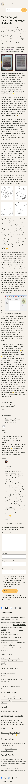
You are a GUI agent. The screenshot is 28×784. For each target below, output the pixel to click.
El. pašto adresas (8, 561)
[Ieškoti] (24, 10)
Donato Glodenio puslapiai (14, 4)
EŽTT (18, 619)
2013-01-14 (7, 468)
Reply (4, 458)
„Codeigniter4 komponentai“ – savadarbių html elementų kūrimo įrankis (12, 661)
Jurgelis (10, 625)
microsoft (21, 630)
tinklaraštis (16, 645)
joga (8, 625)
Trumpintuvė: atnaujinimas (9, 668)
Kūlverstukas (5, 733)
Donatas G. (8, 466)
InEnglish (24, 622)
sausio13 (13, 642)
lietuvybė (10, 630)
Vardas (5, 553)
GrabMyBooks (10, 508)
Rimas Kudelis (14, 733)
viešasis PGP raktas (11, 749)
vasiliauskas (5, 648)
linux (16, 630)
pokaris (18, 637)
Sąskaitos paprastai (7, 697)
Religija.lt (9, 720)
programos (14, 640)
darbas (2, 619)
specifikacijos (10, 50)
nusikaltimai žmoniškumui (9, 634)
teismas (4, 644)
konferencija (6, 627)
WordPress (9, 781)
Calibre (16, 274)
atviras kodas (5, 617)
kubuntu (17, 627)
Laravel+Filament (6, 743)
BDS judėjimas (20, 724)
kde (2, 627)
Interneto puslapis (8, 569)
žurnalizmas (4, 650)
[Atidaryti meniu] (26, 4)
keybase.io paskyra (7, 751)
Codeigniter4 (23, 617)
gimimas (12, 622)
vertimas (13, 648)
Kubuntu (10, 745)
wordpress (21, 648)
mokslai (2, 632)
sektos (19, 642)
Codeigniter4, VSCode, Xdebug (10, 686)
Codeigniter (16, 617)
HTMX (24, 743)
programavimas (6, 640)
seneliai (23, 642)
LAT (21, 627)
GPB (13, 724)
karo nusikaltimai (19, 625)
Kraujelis (12, 627)
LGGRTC (3, 630)
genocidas (5, 622)
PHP (12, 637)
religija (22, 640)
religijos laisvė (5, 642)
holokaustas (19, 622)
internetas (3, 625)
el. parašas (13, 619)
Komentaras (6, 533)
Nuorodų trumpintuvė (8, 674)
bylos (12, 617)
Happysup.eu (5, 711)
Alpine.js (3, 745)
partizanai (5, 636)
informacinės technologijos (8, 405)
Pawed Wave (14, 711)
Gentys (3, 720)
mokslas (7, 632)
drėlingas (7, 619)
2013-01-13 (5, 432)
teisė (11, 645)
